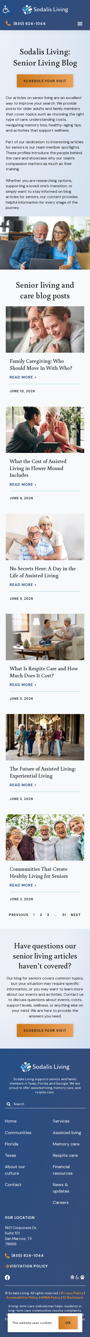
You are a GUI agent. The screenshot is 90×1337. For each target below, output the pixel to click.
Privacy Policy (72, 1293)
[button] (6, 9)
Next (76, 915)
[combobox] (45, 1104)
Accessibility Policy (22, 1297)
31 (64, 915)
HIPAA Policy (50, 1297)
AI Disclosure (73, 1297)
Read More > (23, 377)
